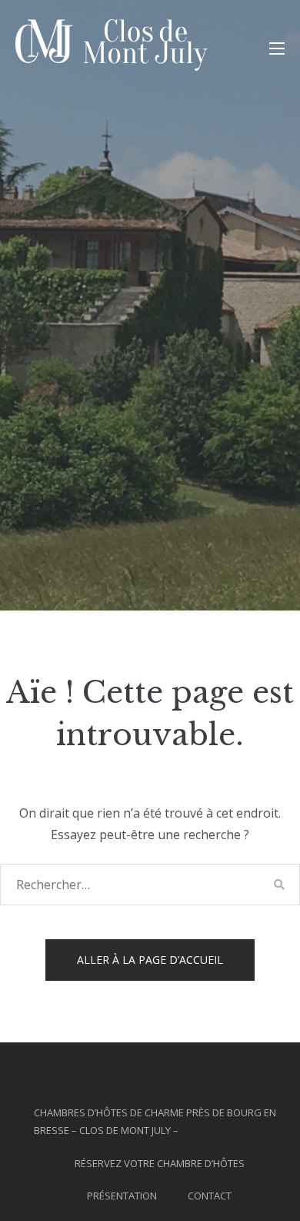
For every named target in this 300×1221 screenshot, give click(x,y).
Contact (210, 1196)
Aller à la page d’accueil (150, 959)
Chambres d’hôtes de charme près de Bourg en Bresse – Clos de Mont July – (155, 1121)
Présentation (122, 1196)
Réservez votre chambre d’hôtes (160, 1163)
